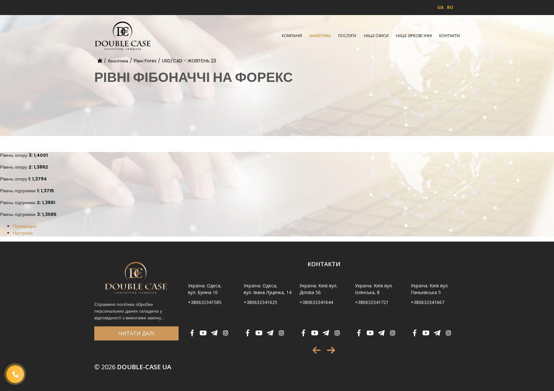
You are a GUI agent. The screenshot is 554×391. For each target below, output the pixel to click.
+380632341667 (427, 302)
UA (440, 7)
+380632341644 (316, 302)
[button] (317, 350)
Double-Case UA (132, 367)
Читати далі (136, 333)
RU (450, 7)
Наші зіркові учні (414, 35)
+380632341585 (205, 302)
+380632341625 (260, 302)
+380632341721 (372, 302)
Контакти (449, 35)
